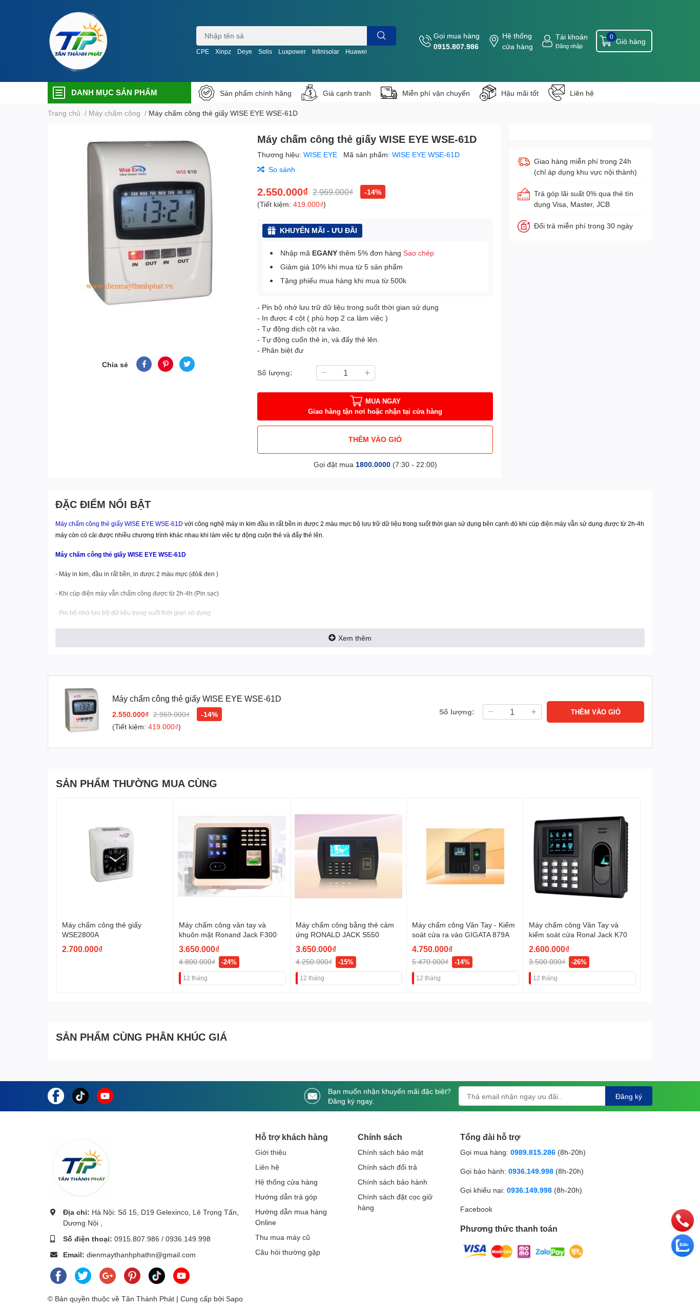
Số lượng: (275, 372)
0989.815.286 (532, 1152)
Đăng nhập (569, 46)
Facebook (476, 1209)
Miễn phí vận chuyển (436, 93)
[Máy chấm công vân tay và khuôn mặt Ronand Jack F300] (232, 857)
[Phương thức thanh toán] (523, 1250)
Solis (265, 51)
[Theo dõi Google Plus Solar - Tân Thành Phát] (107, 1274)
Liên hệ (582, 93)
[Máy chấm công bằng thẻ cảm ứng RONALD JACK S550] (349, 857)
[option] (148, 228)
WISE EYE (321, 154)
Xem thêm (355, 638)
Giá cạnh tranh (347, 93)
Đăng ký (628, 1096)
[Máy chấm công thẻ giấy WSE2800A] (115, 857)
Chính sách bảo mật (390, 1152)
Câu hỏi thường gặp (287, 1252)
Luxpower (292, 51)
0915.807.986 (456, 46)
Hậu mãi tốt (520, 93)
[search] (381, 36)
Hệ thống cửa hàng (517, 41)
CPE (202, 51)
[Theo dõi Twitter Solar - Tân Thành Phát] (83, 1274)
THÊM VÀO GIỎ (375, 439)
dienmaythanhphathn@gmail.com (141, 1254)
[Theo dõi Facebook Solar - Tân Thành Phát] (56, 1095)
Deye (244, 51)
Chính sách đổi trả (387, 1167)
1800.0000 (373, 464)
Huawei (356, 51)
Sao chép (418, 252)
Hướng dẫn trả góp (286, 1196)
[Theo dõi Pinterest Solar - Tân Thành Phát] (132, 1274)
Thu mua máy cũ (282, 1237)
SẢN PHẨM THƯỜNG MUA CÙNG (136, 783)
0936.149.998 (188, 1238)
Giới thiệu (270, 1152)
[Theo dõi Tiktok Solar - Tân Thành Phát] (80, 1095)
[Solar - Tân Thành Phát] (78, 41)
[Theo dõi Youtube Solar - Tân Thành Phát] (105, 1095)
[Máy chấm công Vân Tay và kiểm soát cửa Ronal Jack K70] (582, 857)
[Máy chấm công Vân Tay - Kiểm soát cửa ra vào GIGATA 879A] (465, 857)
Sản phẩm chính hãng (256, 93)
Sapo (234, 1298)
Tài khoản (571, 36)
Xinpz (223, 51)
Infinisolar (325, 51)
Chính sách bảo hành (392, 1181)
